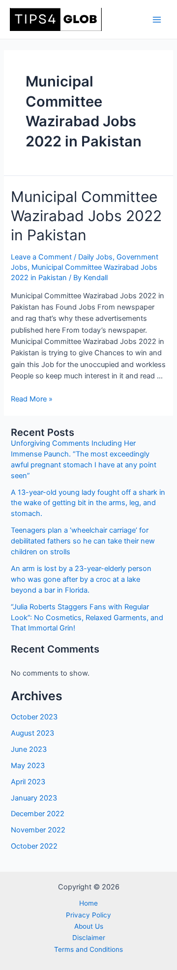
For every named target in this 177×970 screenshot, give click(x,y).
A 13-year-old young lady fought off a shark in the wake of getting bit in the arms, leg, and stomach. (88, 503)
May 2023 (28, 765)
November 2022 (38, 830)
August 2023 (32, 733)
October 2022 (34, 846)
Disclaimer (88, 937)
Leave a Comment (41, 257)
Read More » (32, 399)
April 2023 (28, 781)
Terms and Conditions (88, 949)
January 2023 (34, 798)
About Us (88, 926)
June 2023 (29, 749)
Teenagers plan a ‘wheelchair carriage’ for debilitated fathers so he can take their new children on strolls (83, 541)
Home (88, 903)
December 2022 (37, 813)
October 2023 (34, 717)
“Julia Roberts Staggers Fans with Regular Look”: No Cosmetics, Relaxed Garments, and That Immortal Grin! (87, 617)
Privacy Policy (88, 915)
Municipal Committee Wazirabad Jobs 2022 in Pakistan (86, 216)
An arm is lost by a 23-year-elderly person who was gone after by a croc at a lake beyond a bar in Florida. (81, 579)
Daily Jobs (95, 257)
